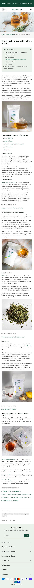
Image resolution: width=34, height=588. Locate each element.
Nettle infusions (8, 147)
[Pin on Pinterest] (14, 520)
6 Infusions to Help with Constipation (11, 491)
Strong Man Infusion (7, 475)
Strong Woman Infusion (8, 470)
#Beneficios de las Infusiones (9, 514)
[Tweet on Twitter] (10, 520)
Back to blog (7, 511)
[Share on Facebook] (7, 520)
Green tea (6, 150)
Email (7, 535)
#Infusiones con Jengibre (22, 514)
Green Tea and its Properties (8, 409)
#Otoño (4, 516)
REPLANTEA (19, 585)
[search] (6, 9)
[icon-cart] (30, 9)
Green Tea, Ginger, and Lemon (10, 480)
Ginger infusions (8, 141)
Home (3, 34)
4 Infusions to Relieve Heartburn (9, 500)
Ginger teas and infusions (8, 182)
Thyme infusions (8, 138)
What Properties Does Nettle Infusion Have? (13, 337)
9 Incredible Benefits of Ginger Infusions (12, 208)
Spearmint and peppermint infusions (14, 144)
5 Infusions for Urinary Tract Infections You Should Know (16, 497)
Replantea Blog (10, 34)
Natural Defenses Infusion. (9, 459)
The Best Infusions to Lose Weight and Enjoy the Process (16, 494)
